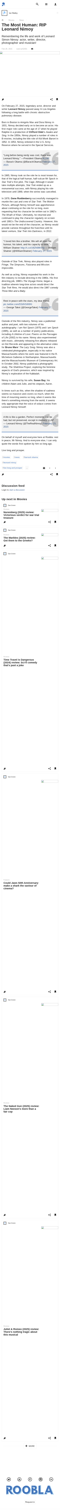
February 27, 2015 (42, 251)
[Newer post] (50, 468)
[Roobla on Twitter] (9, 1480)
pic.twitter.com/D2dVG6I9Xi (17, 304)
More (31, 1446)
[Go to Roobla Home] (4, 5)
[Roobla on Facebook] (30, 1480)
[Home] (3, 20)
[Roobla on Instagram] (41, 1480)
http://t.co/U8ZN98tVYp (33, 247)
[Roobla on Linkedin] (51, 1480)
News (21, 20)
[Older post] (55, 468)
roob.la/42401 (21, 49)
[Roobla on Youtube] (19, 1480)
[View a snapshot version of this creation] (32, 49)
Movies (11, 20)
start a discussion (17, 490)
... (27, 468)
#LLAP (45, 158)
